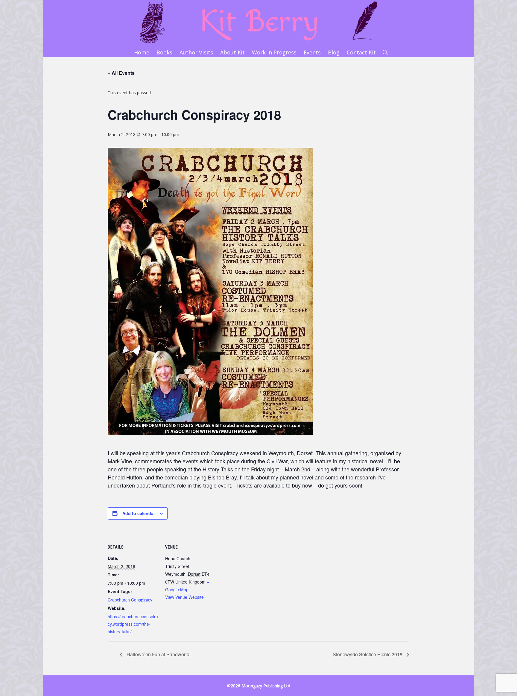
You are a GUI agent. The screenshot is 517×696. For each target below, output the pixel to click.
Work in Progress (274, 52)
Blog (334, 52)
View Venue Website (184, 597)
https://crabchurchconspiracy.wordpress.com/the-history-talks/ (133, 623)
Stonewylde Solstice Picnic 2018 (368, 654)
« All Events (121, 72)
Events (312, 52)
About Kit (232, 52)
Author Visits (196, 52)
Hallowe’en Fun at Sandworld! (158, 654)
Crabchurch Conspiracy (130, 600)
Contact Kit (361, 52)
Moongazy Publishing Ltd (265, 686)
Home (141, 52)
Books (164, 52)
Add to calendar (138, 513)
